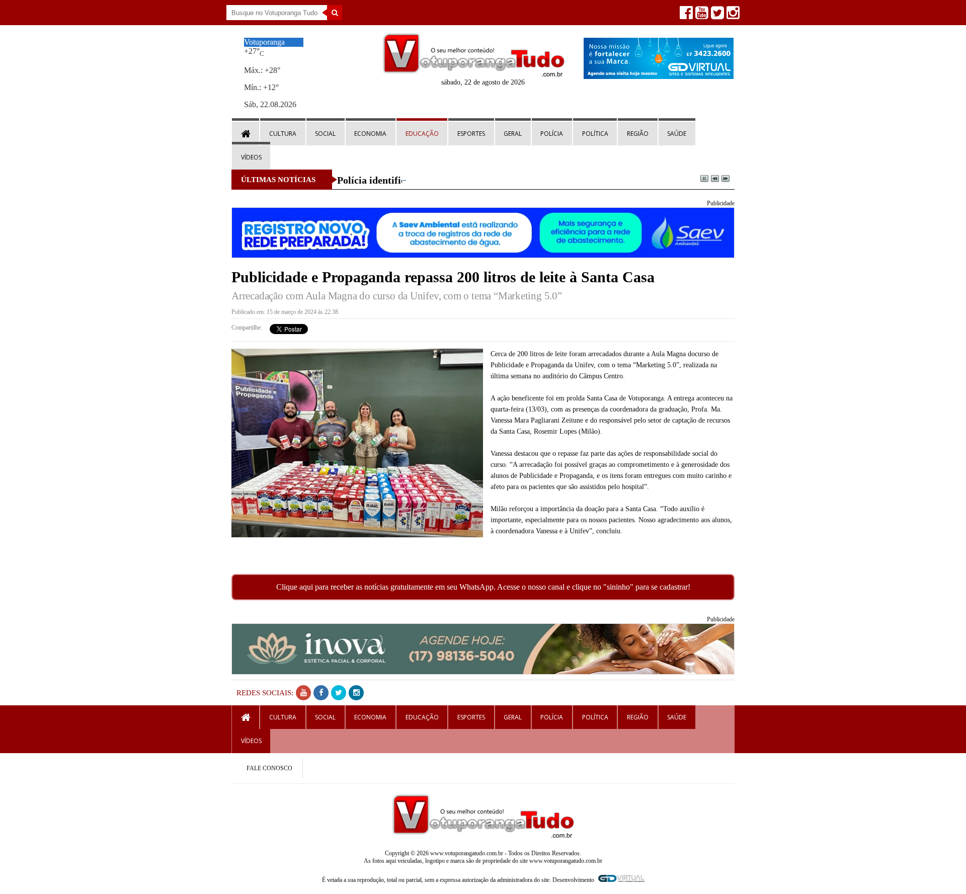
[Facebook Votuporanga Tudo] (685, 15)
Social (325, 133)
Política (595, 133)
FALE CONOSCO (269, 768)
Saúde (676, 133)
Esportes (471, 133)
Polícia (551, 133)
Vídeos (251, 157)
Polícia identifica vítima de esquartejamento (433, 180)
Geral (513, 133)
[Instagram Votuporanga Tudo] (732, 15)
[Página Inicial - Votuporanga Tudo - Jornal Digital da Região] (473, 74)
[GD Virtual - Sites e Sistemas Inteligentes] (659, 76)
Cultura (282, 133)
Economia (370, 133)
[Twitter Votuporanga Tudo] (716, 15)
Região (638, 133)
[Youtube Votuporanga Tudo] (700, 15)
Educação (422, 133)
